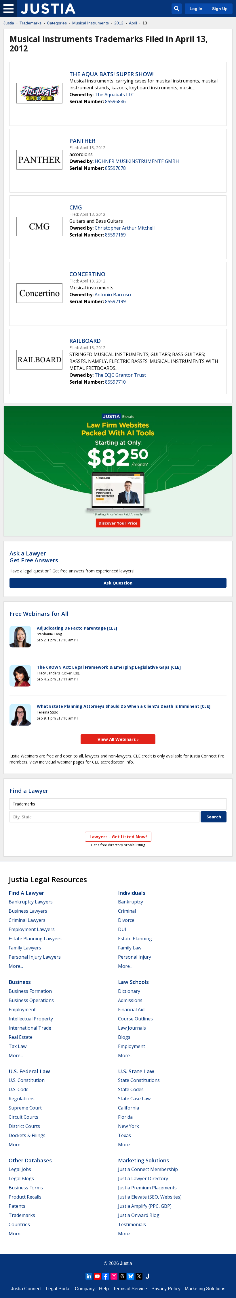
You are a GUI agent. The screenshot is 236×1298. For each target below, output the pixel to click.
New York (128, 1126)
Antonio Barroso (113, 294)
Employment (22, 1009)
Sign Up (220, 8)
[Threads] (122, 1276)
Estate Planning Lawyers (35, 938)
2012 (118, 23)
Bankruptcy (130, 902)
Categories (57, 23)
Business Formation (30, 991)
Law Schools (133, 981)
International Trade (30, 1028)
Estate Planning (135, 938)
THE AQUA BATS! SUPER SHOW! (111, 74)
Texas (124, 1135)
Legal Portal (58, 1288)
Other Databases (30, 1160)
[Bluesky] (130, 1276)
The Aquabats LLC (114, 94)
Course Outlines (135, 1019)
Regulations (22, 1098)
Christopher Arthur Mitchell (125, 228)
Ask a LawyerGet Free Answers (33, 556)
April (133, 23)
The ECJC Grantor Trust (120, 375)
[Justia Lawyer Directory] (147, 1276)
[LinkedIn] (88, 1276)
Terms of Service (130, 1288)
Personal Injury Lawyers (35, 957)
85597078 (115, 168)
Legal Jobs (20, 1169)
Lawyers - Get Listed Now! (118, 836)
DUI (122, 929)
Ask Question (118, 583)
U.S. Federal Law (29, 1071)
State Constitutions (139, 1080)
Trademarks (30, 23)
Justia (8, 23)
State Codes (131, 1089)
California (128, 1108)
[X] (139, 1276)
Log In (196, 8)
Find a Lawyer (28, 791)
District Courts (24, 1126)
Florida (125, 1117)
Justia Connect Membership (148, 1169)
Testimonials (132, 1224)
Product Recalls (25, 1197)
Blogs (124, 1037)
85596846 (115, 101)
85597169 (115, 235)
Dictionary (129, 991)
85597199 (115, 301)
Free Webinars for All (38, 613)
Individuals (131, 892)
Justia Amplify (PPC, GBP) (145, 1206)
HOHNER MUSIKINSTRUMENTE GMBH (137, 161)
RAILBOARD (85, 341)
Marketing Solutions (143, 1160)
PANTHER (82, 141)
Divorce (126, 920)
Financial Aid (131, 1009)
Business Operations (31, 1000)
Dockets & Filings (27, 1135)
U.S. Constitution (27, 1080)
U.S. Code (18, 1089)
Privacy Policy (165, 1288)
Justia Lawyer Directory (143, 1178)
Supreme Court (25, 1108)
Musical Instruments (90, 23)
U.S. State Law (136, 1071)
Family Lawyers (25, 948)
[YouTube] (97, 1276)
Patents (17, 1206)
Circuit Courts (23, 1117)
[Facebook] (105, 1276)
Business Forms (26, 1187)
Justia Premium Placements (147, 1187)
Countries (19, 1224)
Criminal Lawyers (27, 920)
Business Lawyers (28, 911)
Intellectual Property (31, 1019)
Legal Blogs (21, 1178)
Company (85, 1288)
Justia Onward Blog (138, 1215)
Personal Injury (134, 957)
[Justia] (48, 8)
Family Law (129, 948)
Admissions (130, 1000)
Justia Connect (26, 1288)
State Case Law (134, 1098)
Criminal (127, 911)
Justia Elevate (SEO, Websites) (150, 1197)
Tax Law (17, 1046)
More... (16, 966)
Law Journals (132, 1028)
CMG (75, 207)
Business (20, 981)
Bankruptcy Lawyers (31, 902)
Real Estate (21, 1037)
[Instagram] (114, 1276)
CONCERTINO (87, 274)
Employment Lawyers (32, 929)
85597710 (115, 382)
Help (104, 1288)
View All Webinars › (118, 739)
